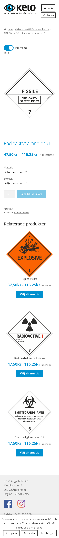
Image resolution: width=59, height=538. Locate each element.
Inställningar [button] (47, 533)
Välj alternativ (29, 294)
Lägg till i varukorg (31, 193)
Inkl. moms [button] (21, 47)
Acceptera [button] (11, 533)
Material (9, 167)
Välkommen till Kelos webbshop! (32, 29)
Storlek (8, 178)
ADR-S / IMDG (11, 33)
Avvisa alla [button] (29, 533)
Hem (10, 29)
